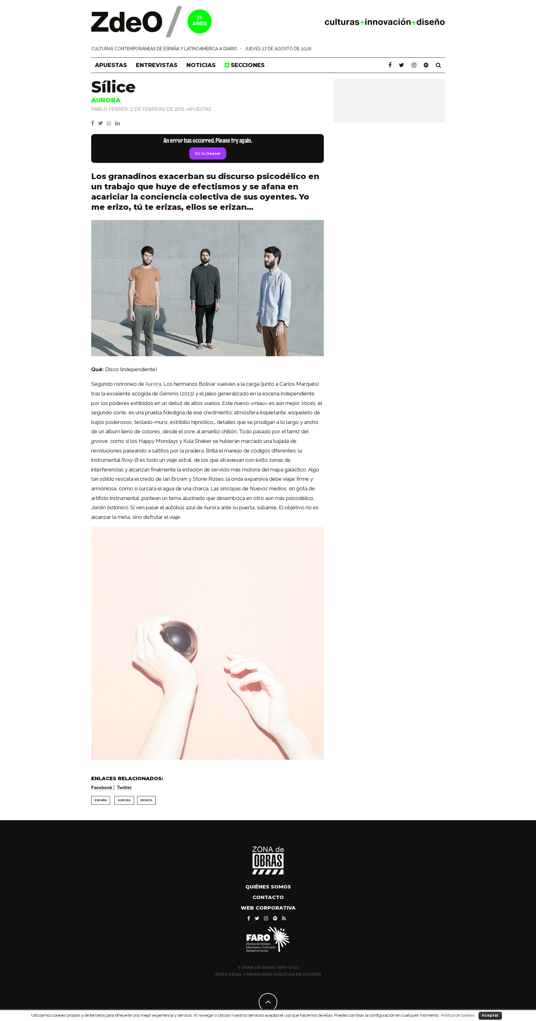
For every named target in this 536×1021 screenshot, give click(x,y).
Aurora (153, 384)
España (101, 800)
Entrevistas (156, 65)
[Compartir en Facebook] (94, 123)
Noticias (201, 65)
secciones (247, 65)
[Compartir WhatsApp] (110, 123)
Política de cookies (458, 1015)
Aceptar (490, 1015)
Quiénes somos (268, 887)
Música (146, 800)
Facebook (101, 787)
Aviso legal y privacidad (243, 974)
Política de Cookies (298, 974)
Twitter (124, 787)
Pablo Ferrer (109, 109)
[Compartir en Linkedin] (118, 123)
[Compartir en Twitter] (102, 123)
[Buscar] (438, 65)
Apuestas (111, 65)
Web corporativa (268, 908)
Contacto (268, 897)
